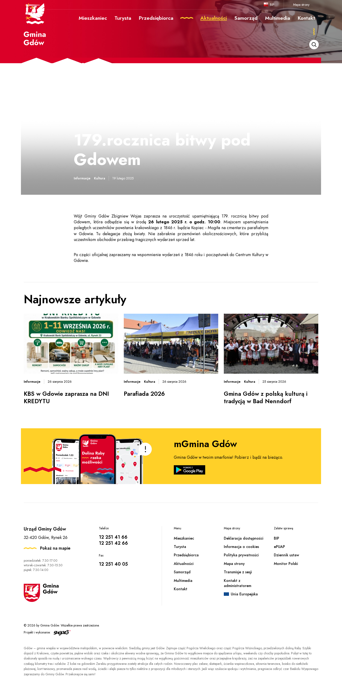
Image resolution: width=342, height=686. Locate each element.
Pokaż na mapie (55, 548)
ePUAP (279, 546)
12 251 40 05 (113, 564)
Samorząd (182, 572)
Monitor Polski (286, 563)
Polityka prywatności (241, 555)
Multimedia (183, 580)
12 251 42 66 (113, 543)
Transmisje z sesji (238, 572)
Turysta (180, 546)
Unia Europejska (244, 594)
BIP (272, 4)
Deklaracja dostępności (243, 538)
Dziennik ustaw (286, 555)
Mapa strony (301, 4)
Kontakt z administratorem (237, 583)
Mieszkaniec (184, 538)
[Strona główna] (35, 24)
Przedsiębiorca (186, 555)
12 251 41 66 (113, 537)
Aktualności (184, 563)
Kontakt (180, 589)
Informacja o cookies (241, 546)
